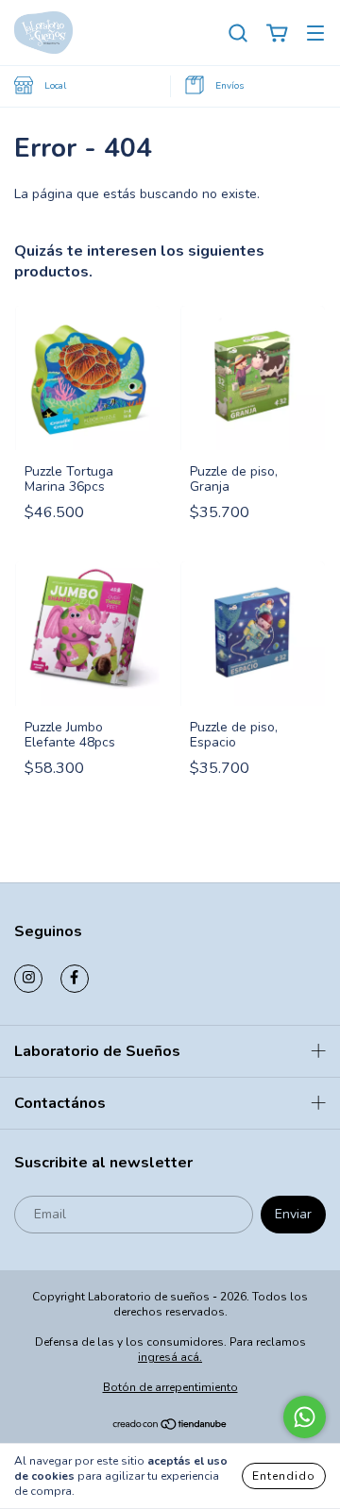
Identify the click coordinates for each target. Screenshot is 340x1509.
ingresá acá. (170, 1357)
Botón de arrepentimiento (170, 1387)
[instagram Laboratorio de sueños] (28, 978)
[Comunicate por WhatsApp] (304, 1417)
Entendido (283, 1476)
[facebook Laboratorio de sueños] (74, 978)
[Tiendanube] (170, 1426)
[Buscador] (238, 33)
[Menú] (315, 33)
